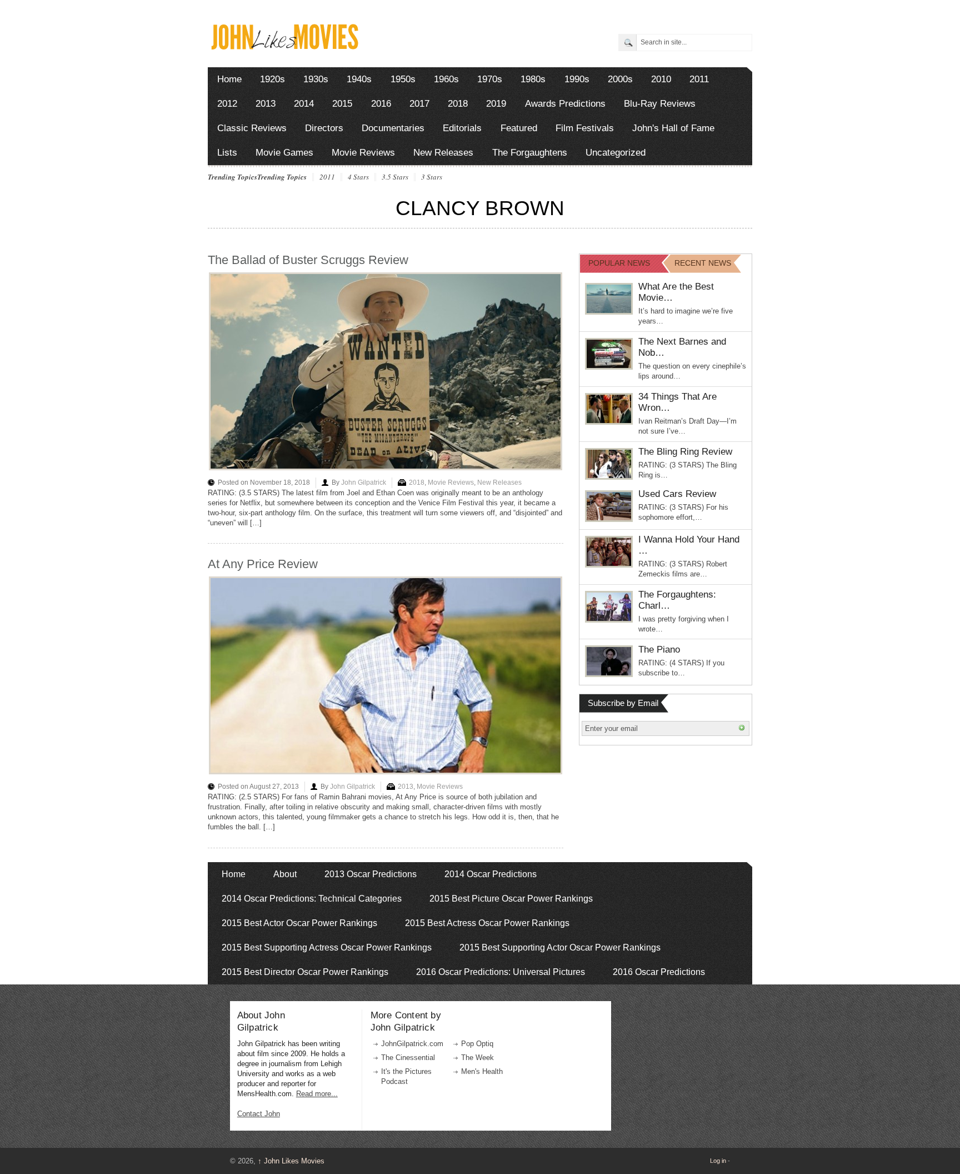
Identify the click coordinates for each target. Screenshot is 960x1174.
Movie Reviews (363, 152)
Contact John (258, 1114)
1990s (576, 79)
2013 (266, 103)
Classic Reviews (252, 128)
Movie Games (284, 152)
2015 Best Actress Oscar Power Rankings (487, 923)
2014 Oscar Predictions (490, 874)
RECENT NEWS (702, 262)
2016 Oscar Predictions (659, 972)
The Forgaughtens (529, 152)
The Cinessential (408, 1057)
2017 (419, 103)
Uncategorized (616, 152)
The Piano (659, 649)
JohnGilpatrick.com (412, 1043)
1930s (315, 79)
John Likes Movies (291, 1161)
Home (229, 79)
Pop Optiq (477, 1043)
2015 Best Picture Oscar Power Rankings (511, 898)
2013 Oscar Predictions (370, 874)
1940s (359, 79)
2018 (458, 103)
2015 (342, 103)
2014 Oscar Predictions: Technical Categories (312, 898)
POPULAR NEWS (619, 262)
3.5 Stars (395, 177)
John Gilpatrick (363, 482)
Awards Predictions (565, 103)
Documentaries (393, 128)
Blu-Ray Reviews (660, 103)
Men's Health (482, 1071)
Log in (718, 1160)
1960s (446, 79)
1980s (533, 79)
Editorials (462, 128)
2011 (699, 79)
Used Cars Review (677, 494)
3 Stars (431, 177)
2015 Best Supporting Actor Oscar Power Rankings (560, 947)
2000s (620, 79)
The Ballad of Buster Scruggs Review (308, 260)
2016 (381, 103)
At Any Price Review (263, 564)
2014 (304, 103)
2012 (227, 103)
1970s (489, 79)
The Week (477, 1057)
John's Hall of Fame (673, 128)
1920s (272, 79)
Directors (324, 128)
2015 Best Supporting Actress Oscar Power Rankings (327, 947)
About (285, 874)
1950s (403, 79)
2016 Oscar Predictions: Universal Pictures (500, 972)
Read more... (317, 1094)
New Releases (443, 152)
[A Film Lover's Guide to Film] (284, 46)
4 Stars (358, 177)
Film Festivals (585, 128)
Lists (227, 152)
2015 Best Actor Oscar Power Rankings (299, 923)
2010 (661, 79)
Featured (519, 128)
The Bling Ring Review (685, 451)
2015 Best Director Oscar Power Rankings (305, 972)
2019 (496, 103)
